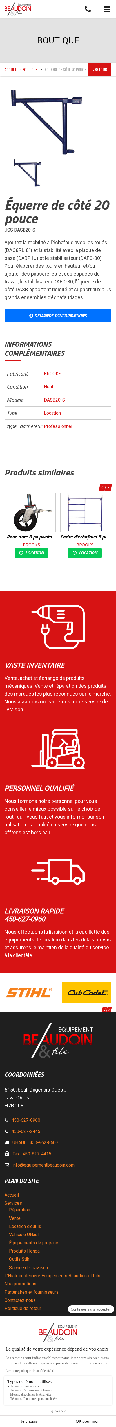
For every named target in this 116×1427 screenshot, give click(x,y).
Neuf (48, 387)
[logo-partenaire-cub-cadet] (86, 992)
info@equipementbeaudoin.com (43, 1165)
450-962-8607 (44, 1142)
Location (52, 413)
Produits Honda (24, 1251)
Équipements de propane (33, 1243)
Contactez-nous (20, 1300)
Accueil (11, 69)
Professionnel (58, 426)
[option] (31, 525)
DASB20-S (54, 400)
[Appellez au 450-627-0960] (88, 9)
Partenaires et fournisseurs (32, 1292)
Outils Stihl (19, 1259)
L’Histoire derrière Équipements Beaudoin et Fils (52, 1275)
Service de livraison (28, 1267)
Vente (15, 1218)
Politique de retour (23, 1308)
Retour (100, 69)
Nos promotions (20, 1283)
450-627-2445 (26, 1131)
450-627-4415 (37, 1153)
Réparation (19, 1210)
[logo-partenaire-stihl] (29, 992)
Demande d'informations (60, 315)
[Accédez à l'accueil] (60, 9)
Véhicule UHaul (24, 1234)
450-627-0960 (26, 1120)
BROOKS (52, 373)
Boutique (29, 69)
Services (13, 1203)
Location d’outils (25, 1226)
